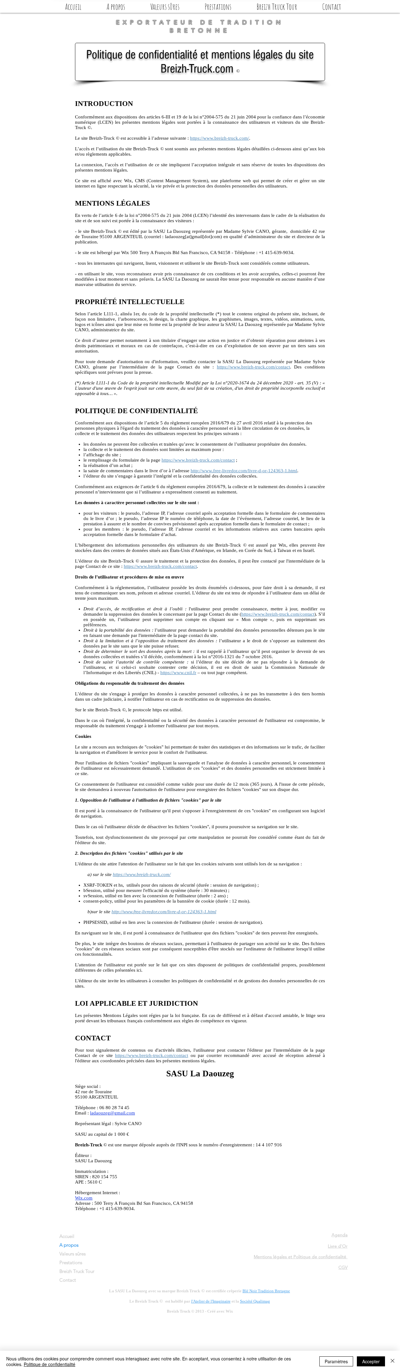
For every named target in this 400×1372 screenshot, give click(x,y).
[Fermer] (392, 1361)
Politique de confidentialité (49, 1364)
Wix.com (83, 1197)
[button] (116, 6)
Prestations (70, 1262)
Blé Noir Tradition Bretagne (266, 1291)
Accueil (66, 1236)
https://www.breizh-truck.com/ (219, 138)
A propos (68, 1245)
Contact (67, 1280)
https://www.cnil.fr (178, 672)
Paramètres (336, 1361)
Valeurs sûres (72, 1254)
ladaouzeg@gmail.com (112, 1112)
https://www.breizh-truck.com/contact (253, 366)
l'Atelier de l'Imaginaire (211, 1301)
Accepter (371, 1361)
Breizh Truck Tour (76, 1271)
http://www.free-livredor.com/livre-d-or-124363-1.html (244, 470)
